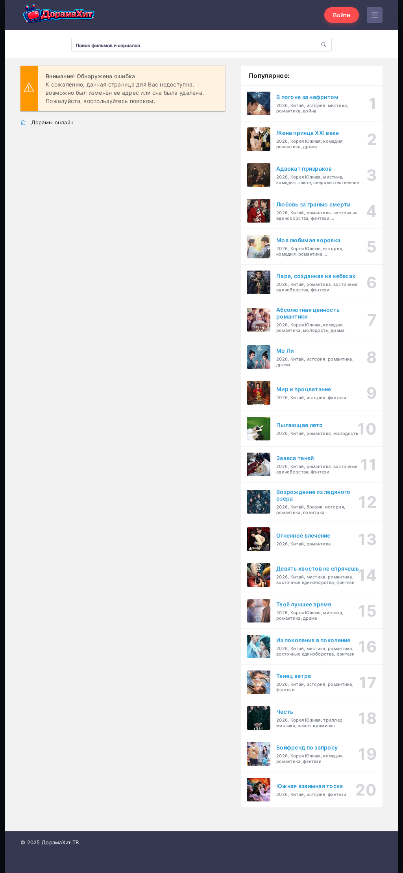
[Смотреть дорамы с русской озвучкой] (59, 15)
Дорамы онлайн (52, 122)
